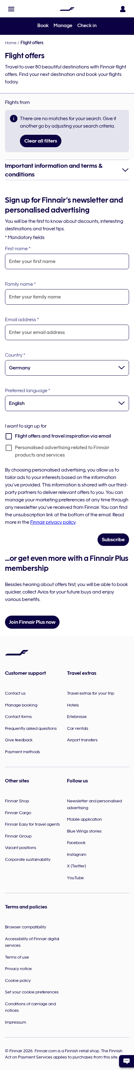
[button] (11, 9)
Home (11, 42)
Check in (87, 25)
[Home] (67, 9)
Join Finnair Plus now (32, 622)
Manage (63, 25)
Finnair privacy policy (52, 522)
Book (43, 25)
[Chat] (126, 1061)
